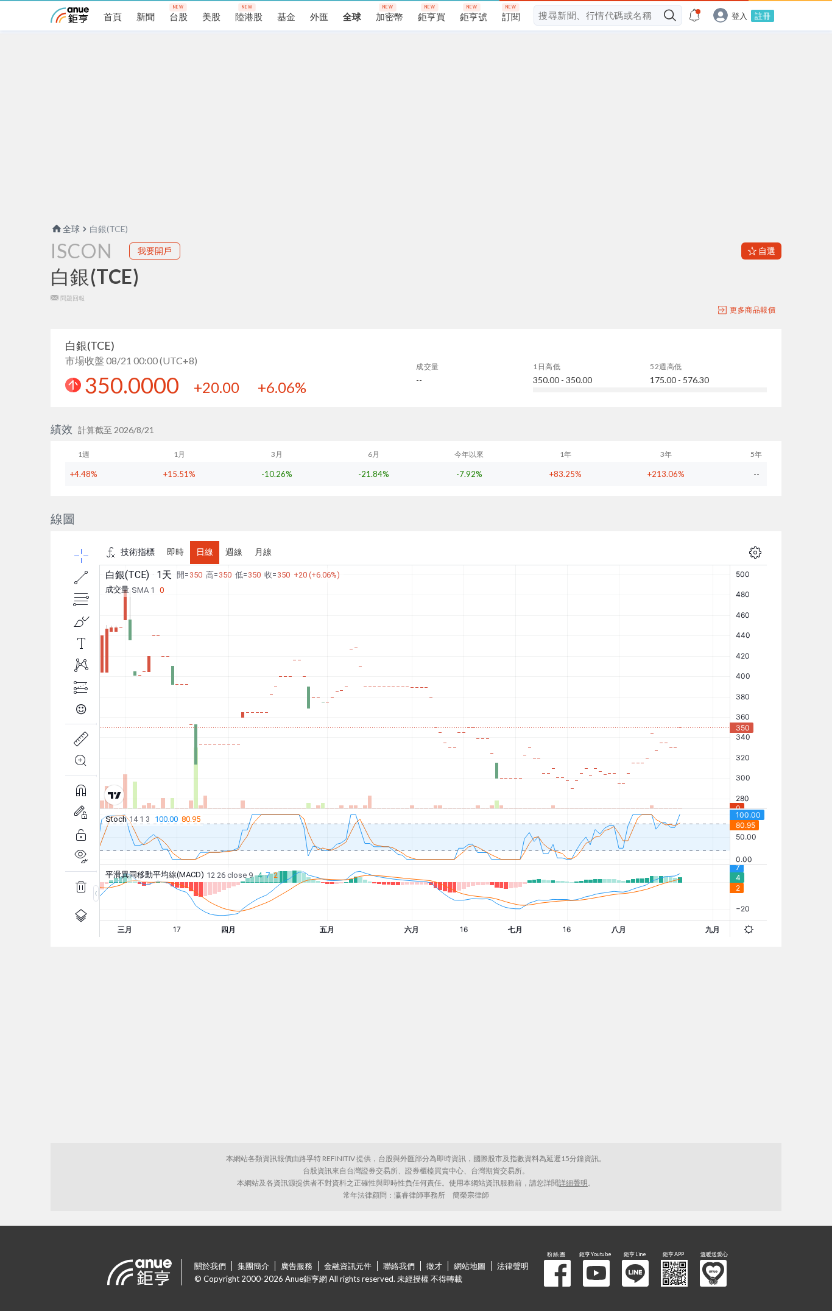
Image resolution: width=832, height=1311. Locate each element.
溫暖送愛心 (713, 1273)
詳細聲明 (573, 1182)
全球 (71, 229)
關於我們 (210, 1266)
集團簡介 (253, 1266)
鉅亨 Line (635, 1273)
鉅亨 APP (674, 1273)
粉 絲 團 (557, 1273)
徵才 (434, 1266)
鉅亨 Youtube (596, 1273)
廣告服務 (296, 1266)
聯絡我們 (399, 1266)
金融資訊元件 (348, 1266)
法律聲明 (513, 1266)
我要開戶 (155, 251)
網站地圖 (469, 1266)
